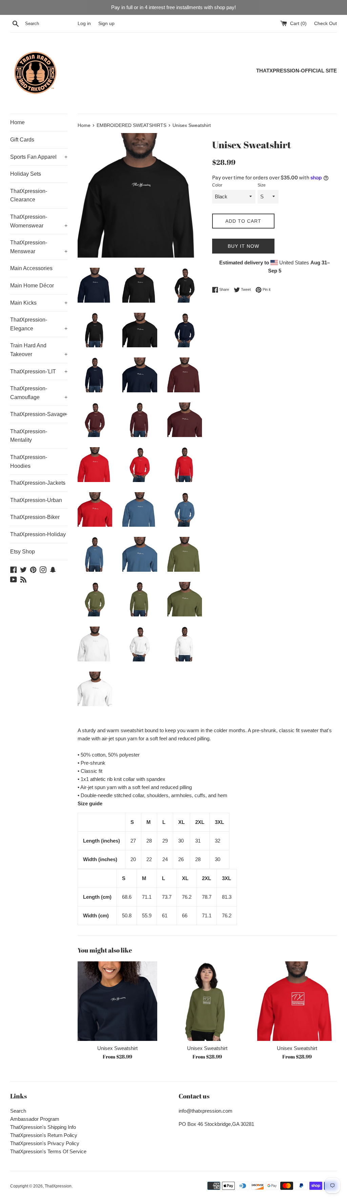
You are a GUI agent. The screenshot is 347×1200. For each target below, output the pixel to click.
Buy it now (243, 246)
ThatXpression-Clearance (28, 195)
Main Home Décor (32, 285)
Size (262, 185)
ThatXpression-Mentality (28, 436)
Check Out (325, 23)
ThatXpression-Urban (36, 500)
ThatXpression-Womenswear (38, 221)
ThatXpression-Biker (35, 517)
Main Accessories (31, 268)
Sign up (106, 23)
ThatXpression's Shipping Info (43, 1127)
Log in (84, 23)
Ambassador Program (34, 1119)
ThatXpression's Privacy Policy (44, 1143)
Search (18, 1111)
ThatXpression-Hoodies (28, 461)
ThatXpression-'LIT (38, 371)
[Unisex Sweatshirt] (117, 1001)
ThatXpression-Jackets (37, 483)
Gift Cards (22, 140)
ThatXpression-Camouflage (38, 393)
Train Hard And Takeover (38, 350)
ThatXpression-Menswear (38, 247)
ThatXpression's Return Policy (43, 1135)
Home (17, 122)
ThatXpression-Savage (38, 414)
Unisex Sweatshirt (117, 1048)
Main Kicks (38, 303)
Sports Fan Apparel (38, 157)
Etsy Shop (22, 551)
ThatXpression (58, 1186)
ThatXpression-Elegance (38, 324)
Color (217, 185)
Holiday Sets (25, 174)
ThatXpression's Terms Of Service (48, 1151)
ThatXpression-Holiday (38, 534)
